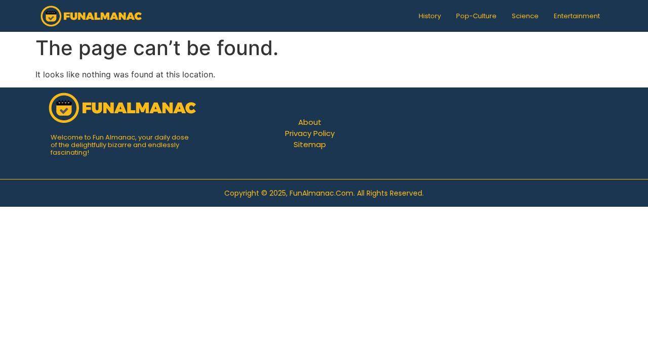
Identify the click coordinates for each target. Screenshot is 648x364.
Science (525, 16)
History (430, 16)
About (309, 122)
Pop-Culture (476, 16)
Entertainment (577, 16)
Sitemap (310, 144)
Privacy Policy (310, 133)
